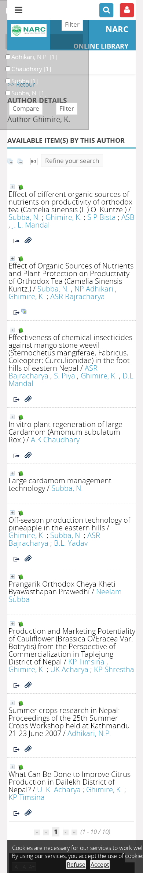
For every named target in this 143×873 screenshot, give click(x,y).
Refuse (76, 865)
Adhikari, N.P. (89, 733)
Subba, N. (24, 217)
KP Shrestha (114, 669)
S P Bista (101, 217)
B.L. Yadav (71, 543)
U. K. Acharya (59, 789)
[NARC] (29, 30)
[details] (12, 186)
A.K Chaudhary (55, 439)
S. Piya (64, 375)
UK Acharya (69, 669)
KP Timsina (86, 661)
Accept (100, 865)
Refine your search (72, 160)
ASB (128, 217)
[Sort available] (33, 160)
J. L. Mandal (31, 225)
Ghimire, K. (63, 217)
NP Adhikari (93, 288)
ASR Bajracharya (77, 296)
